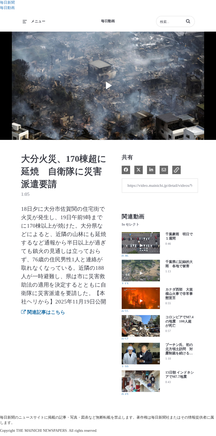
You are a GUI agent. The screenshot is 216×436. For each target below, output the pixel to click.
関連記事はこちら (45, 312)
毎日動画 (7, 8)
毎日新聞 (7, 2)
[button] (188, 21)
